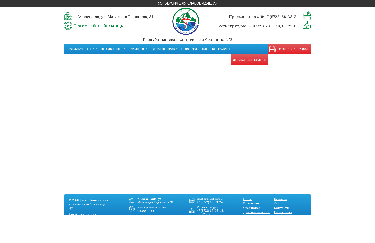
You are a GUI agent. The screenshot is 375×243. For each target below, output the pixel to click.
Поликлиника (113, 49)
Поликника (252, 203)
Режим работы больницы (99, 25)
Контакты (221, 49)
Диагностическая (256, 212)
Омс (204, 49)
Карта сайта (283, 212)
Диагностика (165, 49)
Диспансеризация (249, 60)
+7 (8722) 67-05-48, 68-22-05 (273, 25)
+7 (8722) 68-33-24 (282, 16)
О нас (92, 49)
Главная (76, 49)
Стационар (139, 49)
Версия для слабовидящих (190, 3)
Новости (189, 49)
